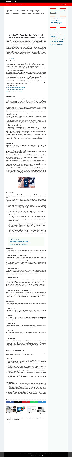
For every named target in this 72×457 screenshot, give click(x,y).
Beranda (8, 4)
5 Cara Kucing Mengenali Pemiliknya (58, 39)
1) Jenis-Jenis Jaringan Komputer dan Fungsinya (15, 87)
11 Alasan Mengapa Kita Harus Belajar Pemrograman (19, 244)
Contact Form (30, 453)
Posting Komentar (16, 15)
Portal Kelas (11, 1)
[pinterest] (26, 402)
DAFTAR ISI (53, 29)
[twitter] (18, 402)
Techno (20, 4)
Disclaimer (35, 453)
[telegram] (42, 402)
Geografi (13, 4)
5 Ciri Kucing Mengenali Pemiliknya (57, 38)
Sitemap (44, 453)
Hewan (25, 4)
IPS (16, 4)
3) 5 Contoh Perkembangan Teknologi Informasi (15, 91)
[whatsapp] (34, 402)
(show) (12, 58)
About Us (25, 453)
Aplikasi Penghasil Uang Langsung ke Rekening (18, 239)
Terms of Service (49, 453)
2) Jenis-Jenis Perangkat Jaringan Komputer (14, 89)
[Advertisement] (26, 25)
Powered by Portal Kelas (39, 455)
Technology (53, 12)
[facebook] (10, 402)
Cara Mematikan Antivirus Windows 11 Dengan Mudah (19, 241)
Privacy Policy (40, 453)
